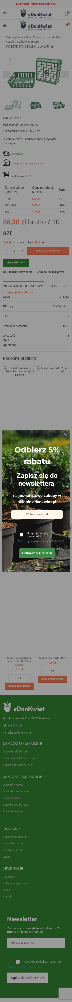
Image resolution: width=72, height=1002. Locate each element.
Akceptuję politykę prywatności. (37, 534)
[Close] (65, 434)
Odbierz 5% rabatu (37, 553)
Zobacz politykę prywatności (37, 541)
